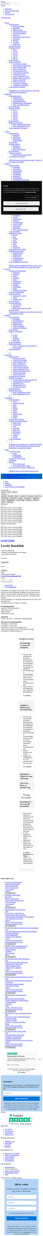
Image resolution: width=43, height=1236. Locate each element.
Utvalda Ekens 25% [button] (19, 74)
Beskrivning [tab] (8, 585)
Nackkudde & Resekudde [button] (21, 180)
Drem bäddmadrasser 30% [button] (21, 126)
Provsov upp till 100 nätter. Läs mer (16, 474)
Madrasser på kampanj (16, 123)
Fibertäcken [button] (16, 137)
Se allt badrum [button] (13, 330)
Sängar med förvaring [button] (19, 32)
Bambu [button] (15, 242)
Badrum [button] (7, 315)
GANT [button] (15, 335)
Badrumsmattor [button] (17, 324)
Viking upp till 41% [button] (19, 81)
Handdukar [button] (16, 319)
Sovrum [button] (7, 269)
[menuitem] (27, 26)
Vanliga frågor (9, 1159)
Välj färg (3, 494)
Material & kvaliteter (15, 233)
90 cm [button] (15, 49)
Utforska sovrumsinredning (17, 271)
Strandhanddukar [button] (18, 321)
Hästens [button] (15, 408)
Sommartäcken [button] (17, 140)
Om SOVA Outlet (14, 451)
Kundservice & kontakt (12, 1153)
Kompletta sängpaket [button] (19, 33)
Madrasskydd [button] (17, 219)
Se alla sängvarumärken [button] (16, 419)
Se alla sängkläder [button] (14, 231)
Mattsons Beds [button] (17, 414)
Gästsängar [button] (16, 39)
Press (6, 1174)
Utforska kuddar (14, 165)
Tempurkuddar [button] (17, 171)
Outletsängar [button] (17, 455)
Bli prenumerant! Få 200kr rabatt (15, 478)
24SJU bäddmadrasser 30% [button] (21, 124)
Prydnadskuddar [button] (18, 222)
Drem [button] (14, 405)
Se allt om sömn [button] (14, 310)
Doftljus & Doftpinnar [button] (20, 290)
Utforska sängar (14, 24)
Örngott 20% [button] (17, 256)
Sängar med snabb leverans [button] (21, 37)
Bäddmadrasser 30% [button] (19, 385)
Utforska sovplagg (14, 294)
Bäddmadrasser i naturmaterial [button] (22, 103)
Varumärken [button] (8, 398)
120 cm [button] (15, 53)
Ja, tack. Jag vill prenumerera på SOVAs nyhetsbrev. (21, 1213)
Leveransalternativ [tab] (10, 587)
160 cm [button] (15, 57)
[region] (21, 198)
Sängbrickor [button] (16, 283)
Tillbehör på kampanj (15, 378)
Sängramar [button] (16, 35)
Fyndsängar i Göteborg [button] (20, 83)
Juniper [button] (15, 337)
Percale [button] (15, 235)
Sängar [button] (7, 23)
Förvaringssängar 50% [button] (20, 71)
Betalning (8, 1147)
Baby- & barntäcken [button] (19, 149)
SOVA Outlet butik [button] (19, 464)
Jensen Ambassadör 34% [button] (20, 76)
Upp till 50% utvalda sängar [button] (21, 65)
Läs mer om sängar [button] (15, 46)
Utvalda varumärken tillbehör (18, 421)
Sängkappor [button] (16, 228)
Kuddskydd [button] (16, 226)
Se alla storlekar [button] (14, 60)
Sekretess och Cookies (31, 192)
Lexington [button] (16, 338)
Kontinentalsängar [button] (18, 26)
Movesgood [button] (16, 432)
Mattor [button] (15, 289)
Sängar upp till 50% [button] (19, 358)
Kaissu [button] (15, 412)
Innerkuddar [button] (16, 176)
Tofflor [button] (15, 297)
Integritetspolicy (10, 1167)
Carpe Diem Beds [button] (18, 403)
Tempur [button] (15, 416)
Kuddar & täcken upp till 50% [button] (22, 155)
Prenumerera (21, 1098)
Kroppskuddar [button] (17, 178)
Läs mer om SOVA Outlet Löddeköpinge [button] (22, 467)
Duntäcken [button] (16, 135)
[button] (3, 5)
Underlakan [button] (16, 215)
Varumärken (8, 1133)
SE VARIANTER (10, 893)
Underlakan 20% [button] (18, 258)
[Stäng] (9, 490)
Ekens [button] (15, 407)
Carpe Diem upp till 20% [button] (21, 73)
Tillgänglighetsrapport (12, 1173)
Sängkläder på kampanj (16, 251)
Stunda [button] (15, 437)
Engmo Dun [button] (17, 425)
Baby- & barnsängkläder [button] (20, 230)
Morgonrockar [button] (17, 299)
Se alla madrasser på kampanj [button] (18, 128)
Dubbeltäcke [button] (17, 148)
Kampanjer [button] (8, 355)
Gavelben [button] (16, 42)
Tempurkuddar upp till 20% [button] (21, 382)
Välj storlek (4, 490)
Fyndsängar (12, 460)
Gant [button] (14, 426)
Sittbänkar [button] (16, 278)
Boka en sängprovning (12, 476)
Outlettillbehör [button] (17, 457)
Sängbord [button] (16, 274)
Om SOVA (8, 1129)
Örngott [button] (15, 217)
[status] (6, 580)
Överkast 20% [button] (17, 260)
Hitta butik (8, 1143)
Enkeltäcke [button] (16, 146)
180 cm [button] (15, 58)
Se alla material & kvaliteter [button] (17, 249)
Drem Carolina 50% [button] (19, 69)
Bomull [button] (15, 239)
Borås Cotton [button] (17, 423)
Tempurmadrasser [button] (18, 99)
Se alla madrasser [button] (14, 106)
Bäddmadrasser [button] (17, 98)
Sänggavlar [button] (16, 44)
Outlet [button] (7, 450)
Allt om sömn (9, 1131)
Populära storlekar (14, 48)
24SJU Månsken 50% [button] (20, 67)
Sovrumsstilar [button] (17, 305)
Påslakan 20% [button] (17, 255)
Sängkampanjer (14, 357)
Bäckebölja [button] (16, 247)
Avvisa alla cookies (21, 209)
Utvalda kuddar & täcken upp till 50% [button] (25, 380)
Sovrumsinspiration (15, 303)
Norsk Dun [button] (16, 433)
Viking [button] (15, 417)
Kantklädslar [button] (17, 287)
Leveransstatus (9, 1157)
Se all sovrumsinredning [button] (16, 292)
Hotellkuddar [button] (17, 174)
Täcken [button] (7, 131)
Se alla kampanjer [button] (14, 349)
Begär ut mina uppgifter (12, 1171)
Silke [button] (14, 244)
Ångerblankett (9, 1160)
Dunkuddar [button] (16, 167)
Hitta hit (11, 462)
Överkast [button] (15, 221)
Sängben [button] (15, 40)
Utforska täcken (14, 133)
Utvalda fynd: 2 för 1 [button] (19, 387)
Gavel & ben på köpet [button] (20, 64)
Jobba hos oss (9, 1134)
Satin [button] (14, 237)
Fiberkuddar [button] (16, 169)
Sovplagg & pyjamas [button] (19, 296)
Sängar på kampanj (15, 62)
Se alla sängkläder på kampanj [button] (18, 262)
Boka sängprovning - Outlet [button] (21, 466)
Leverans (8, 1145)
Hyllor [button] (15, 280)
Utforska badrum (14, 317)
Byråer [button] (15, 276)
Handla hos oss (9, 1141)
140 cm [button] (15, 55)
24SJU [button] (15, 401)
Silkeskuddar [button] (17, 173)
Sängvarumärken (14, 400)
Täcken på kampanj (15, 153)
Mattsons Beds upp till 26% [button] (21, 78)
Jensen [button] (15, 410)
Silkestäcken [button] (17, 139)
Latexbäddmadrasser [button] (19, 101)
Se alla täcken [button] (13, 142)
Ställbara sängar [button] (18, 30)
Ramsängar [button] (16, 28)
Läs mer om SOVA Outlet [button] (17, 458)
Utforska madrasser (15, 96)
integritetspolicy (13, 1109)
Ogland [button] (15, 435)
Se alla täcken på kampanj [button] (17, 156)
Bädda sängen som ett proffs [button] (22, 308)
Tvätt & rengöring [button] (18, 326)
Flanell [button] (15, 246)
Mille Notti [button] (16, 340)
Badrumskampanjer (15, 344)
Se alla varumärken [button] (15, 342)
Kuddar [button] (7, 164)
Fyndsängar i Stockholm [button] (20, 85)
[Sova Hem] (3, 1)
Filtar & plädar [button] (17, 224)
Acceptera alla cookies (22, 203)
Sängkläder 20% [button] (18, 253)
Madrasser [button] (8, 94)
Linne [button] (14, 240)
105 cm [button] (15, 51)
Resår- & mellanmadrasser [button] (21, 105)
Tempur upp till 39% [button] (19, 80)
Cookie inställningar (31, 197)
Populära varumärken (15, 331)
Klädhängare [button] (17, 281)
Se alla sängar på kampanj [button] (17, 87)
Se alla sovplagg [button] (14, 301)
